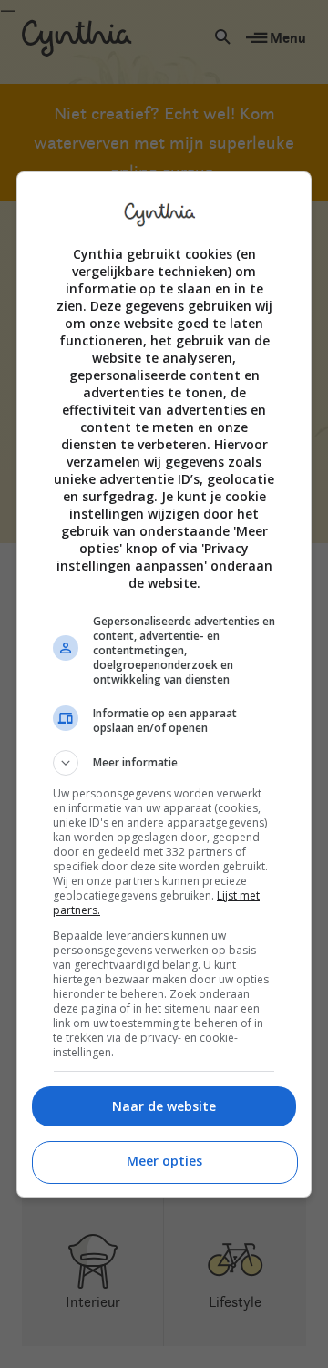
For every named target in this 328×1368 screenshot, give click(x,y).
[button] (164, 763)
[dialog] (164, 684)
